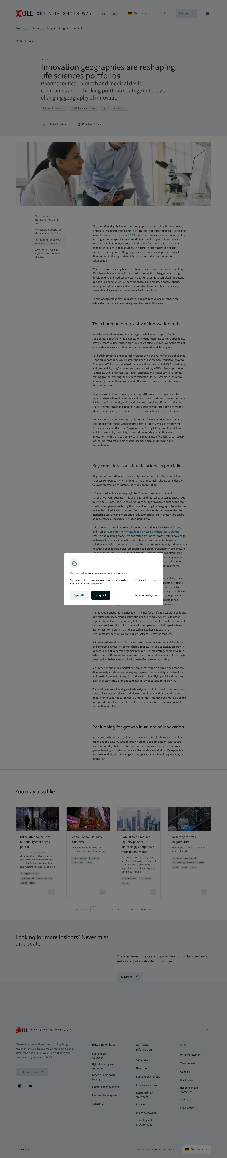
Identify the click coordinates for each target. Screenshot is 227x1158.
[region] (113, 579)
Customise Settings (145, 595)
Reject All (79, 595)
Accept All (100, 595)
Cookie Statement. (92, 583)
